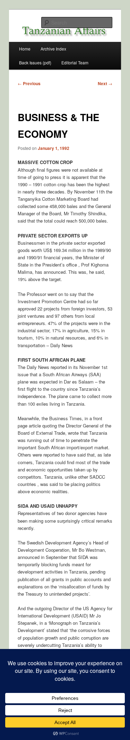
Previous (29, 83)
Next (105, 83)
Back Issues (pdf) (35, 62)
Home (25, 49)
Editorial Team (74, 62)
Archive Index (53, 49)
